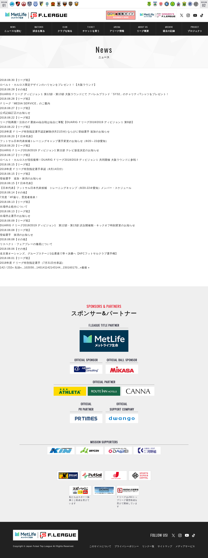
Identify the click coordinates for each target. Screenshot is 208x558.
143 (53, 267)
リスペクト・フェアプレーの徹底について (26, 244)
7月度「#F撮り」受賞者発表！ (19, 197)
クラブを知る (65, 29)
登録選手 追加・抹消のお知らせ (20, 178)
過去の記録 (169, 29)
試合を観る (39, 29)
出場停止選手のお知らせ (15, 216)
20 (29, 267)
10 (25, 267)
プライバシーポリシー (127, 546)
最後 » (86, 267)
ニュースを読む (12, 29)
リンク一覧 (148, 546)
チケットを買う (91, 29)
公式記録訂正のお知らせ (15, 113)
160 (70, 267)
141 (43, 267)
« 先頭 (16, 267)
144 (58, 267)
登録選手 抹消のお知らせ (16, 234)
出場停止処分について (14, 206)
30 (32, 267)
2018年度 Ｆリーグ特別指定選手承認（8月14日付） (32, 169)
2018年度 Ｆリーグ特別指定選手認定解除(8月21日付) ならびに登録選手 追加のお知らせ (55, 131)
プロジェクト (195, 29)
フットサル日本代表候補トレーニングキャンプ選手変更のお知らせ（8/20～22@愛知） (54, 141)
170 (75, 267)
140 (38, 267)
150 (65, 267)
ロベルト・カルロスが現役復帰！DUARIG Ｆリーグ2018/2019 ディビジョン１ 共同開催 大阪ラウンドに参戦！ (69, 159)
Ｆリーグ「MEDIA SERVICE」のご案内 (25, 103)
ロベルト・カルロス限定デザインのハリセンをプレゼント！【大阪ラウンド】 (48, 84)
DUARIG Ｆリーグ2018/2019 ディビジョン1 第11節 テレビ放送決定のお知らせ (49, 150)
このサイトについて (100, 546)
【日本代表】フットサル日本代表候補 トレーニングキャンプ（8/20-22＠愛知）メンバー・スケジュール (65, 188)
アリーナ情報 (117, 29)
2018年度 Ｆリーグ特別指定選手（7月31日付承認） (32, 262)
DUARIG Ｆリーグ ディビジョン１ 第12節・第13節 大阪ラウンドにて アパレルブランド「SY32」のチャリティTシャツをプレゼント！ (84, 94)
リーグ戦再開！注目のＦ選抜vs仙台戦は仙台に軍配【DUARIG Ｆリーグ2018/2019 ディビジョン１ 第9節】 (67, 122)
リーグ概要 (143, 29)
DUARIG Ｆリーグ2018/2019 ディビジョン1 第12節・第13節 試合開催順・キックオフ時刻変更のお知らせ (67, 225)
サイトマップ (165, 546)
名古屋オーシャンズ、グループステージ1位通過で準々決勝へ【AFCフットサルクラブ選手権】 (59, 253)
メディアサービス (185, 546)
